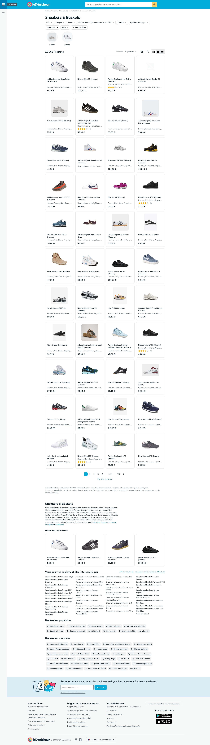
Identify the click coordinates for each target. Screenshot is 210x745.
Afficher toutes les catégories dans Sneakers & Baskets (142, 572)
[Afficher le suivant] (123, 474)
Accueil (47, 11)
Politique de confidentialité (79, 718)
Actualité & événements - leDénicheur (123, 706)
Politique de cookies (76, 722)
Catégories (111, 722)
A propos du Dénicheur (38, 706)
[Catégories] (3, 4)
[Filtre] (3, 13)
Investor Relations (114, 714)
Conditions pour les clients (79, 714)
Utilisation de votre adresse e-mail (73, 693)
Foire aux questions (36, 725)
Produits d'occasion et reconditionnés (123, 726)
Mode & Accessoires (60, 11)
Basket (97, 522)
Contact (31, 710)
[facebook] (80, 739)
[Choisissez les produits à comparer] (142, 52)
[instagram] (76, 739)
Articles (109, 718)
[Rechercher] (154, 4)
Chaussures (74, 11)
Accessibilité (33, 729)
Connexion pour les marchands (42, 721)
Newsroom (111, 710)
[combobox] (118, 4)
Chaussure (59, 525)
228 (118, 474)
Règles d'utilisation (75, 706)
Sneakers (49, 525)
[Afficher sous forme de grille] (153, 52)
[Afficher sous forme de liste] (158, 52)
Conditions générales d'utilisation (82, 710)
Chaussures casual (108, 522)
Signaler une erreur (105, 479)
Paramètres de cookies (77, 726)
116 (110, 474)
